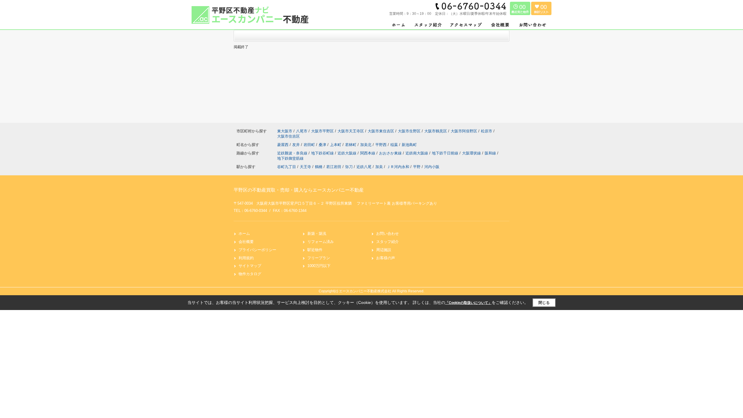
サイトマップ (250, 266)
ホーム (244, 233)
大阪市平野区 (322, 131)
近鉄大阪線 (348, 153)
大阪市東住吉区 (381, 131)
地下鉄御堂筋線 (290, 158)
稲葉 (394, 145)
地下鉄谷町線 (323, 153)
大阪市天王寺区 (351, 131)
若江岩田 (333, 167)
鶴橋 (318, 167)
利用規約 (246, 258)
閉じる (544, 302)
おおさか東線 (391, 153)
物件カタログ (250, 274)
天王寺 (305, 167)
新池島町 (409, 145)
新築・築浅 (316, 233)
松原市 (486, 131)
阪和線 (491, 153)
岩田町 (310, 145)
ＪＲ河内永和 (398, 167)
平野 (417, 167)
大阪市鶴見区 (435, 131)
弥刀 (349, 167)
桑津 (323, 145)
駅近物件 (314, 250)
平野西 (381, 145)
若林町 (351, 145)
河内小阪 (431, 167)
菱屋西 (283, 145)
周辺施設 (383, 250)
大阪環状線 (472, 153)
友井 (296, 145)
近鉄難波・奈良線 (293, 153)
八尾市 (301, 131)
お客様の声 (385, 258)
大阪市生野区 (409, 131)
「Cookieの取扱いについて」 (468, 303)
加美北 (366, 145)
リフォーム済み (320, 241)
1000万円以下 (319, 266)
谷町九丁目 (286, 167)
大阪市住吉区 (288, 136)
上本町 (336, 145)
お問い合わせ (387, 233)
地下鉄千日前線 (445, 153)
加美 (379, 167)
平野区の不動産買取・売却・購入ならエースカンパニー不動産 (299, 190)
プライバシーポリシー (257, 250)
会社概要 (246, 241)
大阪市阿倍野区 (464, 131)
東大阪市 (284, 131)
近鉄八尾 (364, 167)
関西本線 (368, 153)
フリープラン (318, 258)
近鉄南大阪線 (417, 153)
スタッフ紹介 (387, 241)
